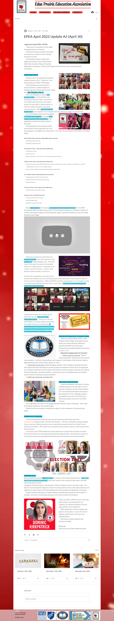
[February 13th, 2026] (28, 561)
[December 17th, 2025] (57, 561)
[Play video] (57, 234)
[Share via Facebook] (25, 535)
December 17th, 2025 (54, 571)
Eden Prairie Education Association (63, 4)
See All (97, 550)
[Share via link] (38, 535)
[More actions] (89, 31)
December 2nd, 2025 (82, 571)
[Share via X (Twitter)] (29, 535)
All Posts (17, 18)
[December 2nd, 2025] (86, 561)
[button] (96, 18)
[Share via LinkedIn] (33, 535)
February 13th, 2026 (24, 571)
